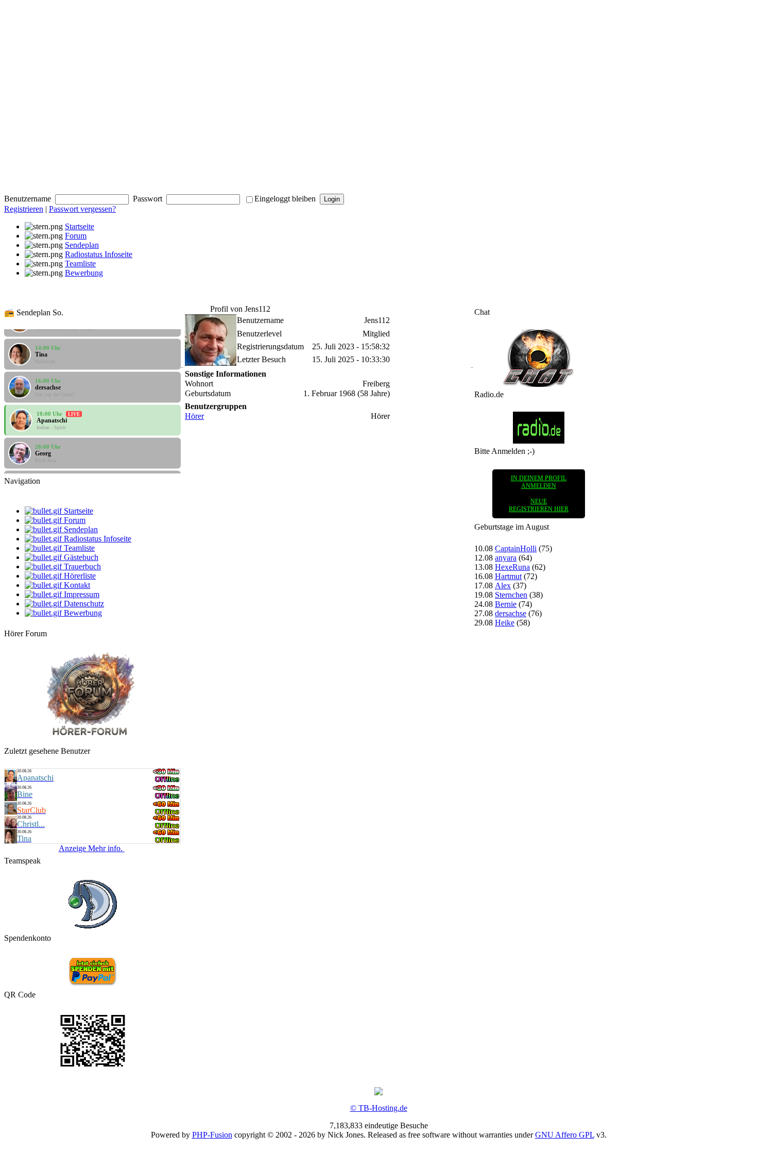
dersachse (510, 613)
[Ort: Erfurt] (11, 798)
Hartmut (508, 576)
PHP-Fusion (212, 1134)
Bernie (506, 604)
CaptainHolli (516, 548)
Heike (504, 622)
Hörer (194, 416)
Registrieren (23, 209)
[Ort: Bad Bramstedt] (11, 779)
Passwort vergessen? (82, 209)
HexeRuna (512, 567)
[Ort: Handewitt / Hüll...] (11, 811)
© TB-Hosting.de (378, 1108)
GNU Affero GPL (564, 1134)
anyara (506, 557)
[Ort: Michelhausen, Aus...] (11, 825)
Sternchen (511, 594)
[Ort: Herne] (11, 840)
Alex (503, 585)
